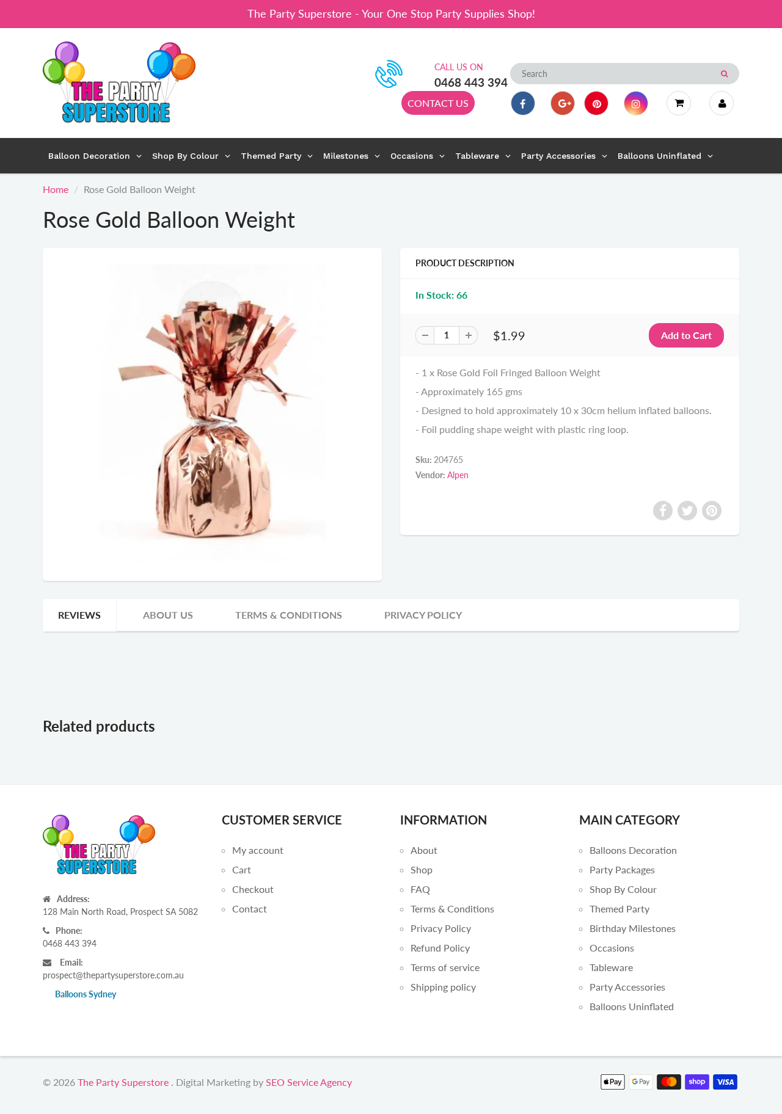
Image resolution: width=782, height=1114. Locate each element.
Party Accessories (627, 986)
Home (55, 189)
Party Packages (622, 869)
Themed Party (619, 908)
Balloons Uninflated (632, 1006)
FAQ (420, 889)
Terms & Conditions (288, 615)
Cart (241, 869)
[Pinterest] (596, 103)
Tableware (611, 967)
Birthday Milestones (633, 928)
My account (257, 850)
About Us (168, 615)
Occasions (612, 947)
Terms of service (445, 967)
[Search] (724, 74)
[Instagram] (636, 103)
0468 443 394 (471, 82)
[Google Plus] (562, 103)
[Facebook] (523, 103)
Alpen (458, 475)
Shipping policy (443, 986)
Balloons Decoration (633, 850)
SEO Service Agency (309, 1082)
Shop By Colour (623, 889)
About (424, 850)
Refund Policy (440, 947)
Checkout (253, 889)
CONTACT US (438, 103)
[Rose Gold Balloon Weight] (212, 413)
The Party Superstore (123, 1082)
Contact (249, 908)
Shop (422, 869)
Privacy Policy (423, 615)
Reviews (79, 615)
